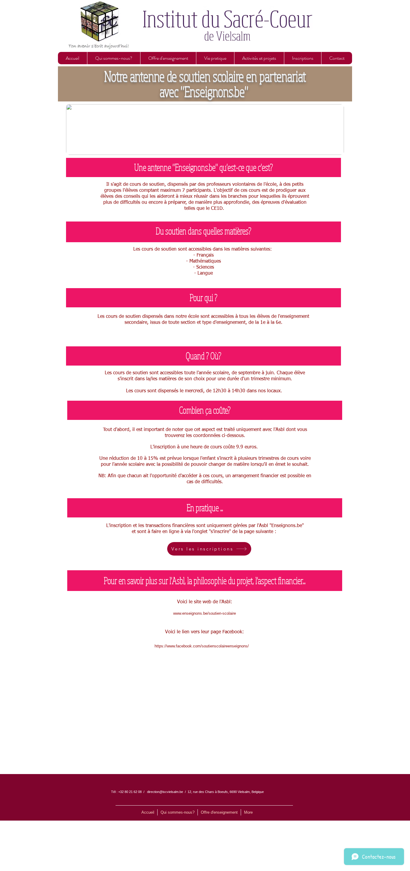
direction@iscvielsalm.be (165, 792)
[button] (113, 58)
